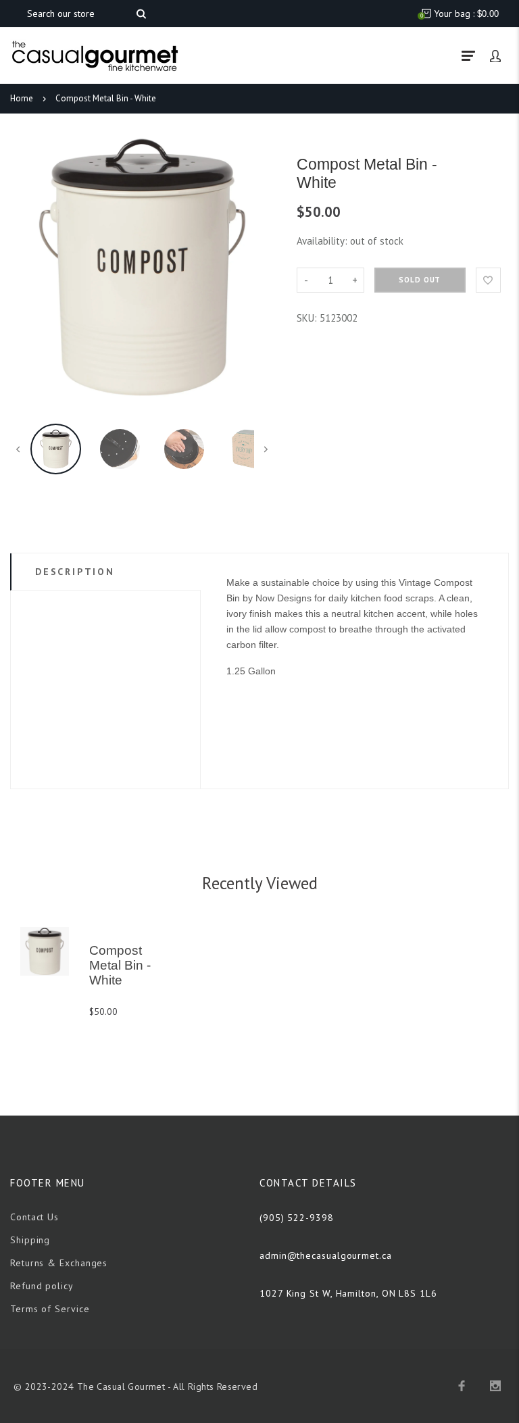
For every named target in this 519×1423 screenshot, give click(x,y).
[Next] (258, 267)
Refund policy (42, 1286)
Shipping (30, 1240)
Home (21, 98)
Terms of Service (50, 1309)
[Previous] (26, 267)
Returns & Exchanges (58, 1263)
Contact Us (34, 1217)
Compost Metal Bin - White (105, 98)
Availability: (323, 240)
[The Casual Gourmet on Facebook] (461, 1385)
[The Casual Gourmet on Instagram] (495, 1385)
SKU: (308, 317)
